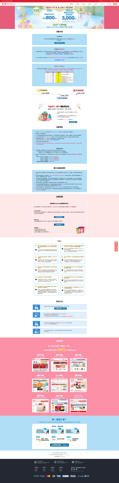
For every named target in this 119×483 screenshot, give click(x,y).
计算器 (116, 249)
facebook (116, 246)
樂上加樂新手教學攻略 (55, 139)
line (116, 243)
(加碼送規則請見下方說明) (59, 60)
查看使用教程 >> (46, 331)
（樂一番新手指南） (66, 306)
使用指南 (36, 467)
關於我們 (61, 467)
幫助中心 (44, 467)
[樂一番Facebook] (72, 469)
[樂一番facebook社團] (74, 469)
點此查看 (81, 57)
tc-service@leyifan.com (66, 454)
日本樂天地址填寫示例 (55, 316)
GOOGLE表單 (68, 172)
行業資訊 (52, 467)
